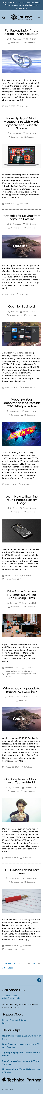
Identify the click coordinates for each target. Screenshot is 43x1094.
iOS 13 (18, 949)
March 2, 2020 (30, 411)
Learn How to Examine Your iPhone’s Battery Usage (22, 500)
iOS (13, 579)
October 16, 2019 (30, 697)
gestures (9, 949)
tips (23, 949)
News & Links (17, 315)
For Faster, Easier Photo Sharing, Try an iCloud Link (21, 32)
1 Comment (32, 315)
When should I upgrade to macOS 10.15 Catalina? (21, 690)
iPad (17, 579)
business (28, 671)
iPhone (22, 579)
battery (8, 579)
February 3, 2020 (29, 508)
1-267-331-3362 (10, 995)
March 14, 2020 (29, 311)
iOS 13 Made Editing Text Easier (21, 871)
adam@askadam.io (11, 998)
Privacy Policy (7, 1089)
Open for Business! (21, 306)
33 (3, 967)
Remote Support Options (14, 1020)
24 (34, 963)
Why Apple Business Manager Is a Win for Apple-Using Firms (21, 594)
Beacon (5, 1023)
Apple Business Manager (15, 671)
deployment (10, 674)
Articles (16, 42)
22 (23, 963)
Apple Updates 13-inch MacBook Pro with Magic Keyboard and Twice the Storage (21, 123)
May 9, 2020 (31, 39)
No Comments (29, 42)
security (8, 676)
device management (23, 674)
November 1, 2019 (29, 603)
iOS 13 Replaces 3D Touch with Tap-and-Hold (21, 780)
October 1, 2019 (31, 787)
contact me (16, 5)
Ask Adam (17, 39)
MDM (34, 674)
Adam (15, 311)
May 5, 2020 (31, 224)
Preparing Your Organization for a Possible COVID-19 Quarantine (21, 403)
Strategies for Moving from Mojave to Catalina (21, 217)
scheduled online (32, 2)
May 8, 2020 (31, 133)
